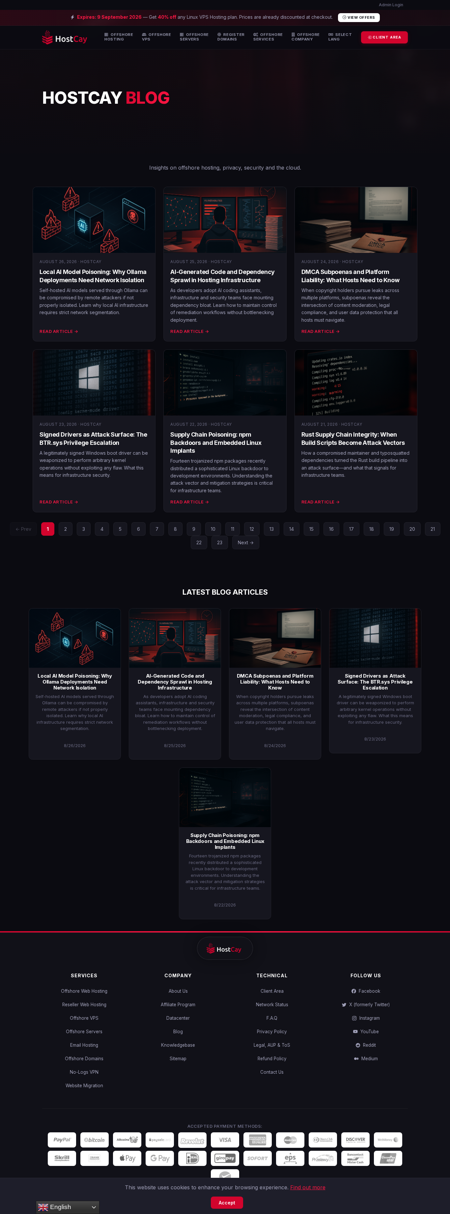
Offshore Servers (84, 1031)
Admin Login (390, 4)
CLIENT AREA (386, 37)
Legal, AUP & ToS (272, 1045)
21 (433, 529)
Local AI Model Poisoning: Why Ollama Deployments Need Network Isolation (75, 682)
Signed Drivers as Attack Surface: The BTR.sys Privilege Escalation (375, 682)
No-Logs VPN (84, 1072)
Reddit (368, 1045)
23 (219, 542)
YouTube (368, 1031)
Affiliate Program (178, 1004)
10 (213, 529)
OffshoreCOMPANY (306, 37)
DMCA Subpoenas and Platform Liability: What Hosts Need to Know (275, 682)
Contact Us (272, 1072)
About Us (178, 991)
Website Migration (84, 1085)
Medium (368, 1058)
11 (232, 529)
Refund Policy (272, 1058)
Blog (178, 1031)
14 (291, 529)
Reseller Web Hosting (84, 1004)
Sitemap (178, 1058)
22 (199, 542)
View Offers (361, 17)
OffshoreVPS (156, 37)
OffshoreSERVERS (194, 37)
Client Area (272, 991)
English (59, 1206)
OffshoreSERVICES (268, 37)
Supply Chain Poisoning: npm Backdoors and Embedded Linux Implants (215, 442)
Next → (246, 542)
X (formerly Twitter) (368, 1004)
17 (351, 529)
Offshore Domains (84, 1058)
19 (391, 529)
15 (311, 529)
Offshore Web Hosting (84, 991)
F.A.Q (272, 1018)
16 (331, 529)
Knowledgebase (178, 1045)
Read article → (59, 331)
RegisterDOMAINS (231, 37)
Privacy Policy (272, 1031)
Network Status (272, 1004)
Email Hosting (84, 1045)
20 (412, 529)
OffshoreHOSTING (118, 37)
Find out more (307, 1187)
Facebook (368, 991)
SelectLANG (340, 37)
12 (252, 529)
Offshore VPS (84, 1018)
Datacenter (178, 1018)
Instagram (368, 1018)
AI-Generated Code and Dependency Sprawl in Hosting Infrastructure (175, 682)
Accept (227, 1202)
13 (271, 529)
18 (371, 529)
